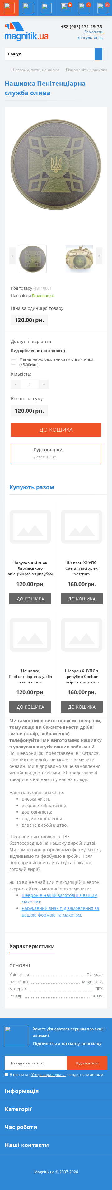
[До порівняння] (49, 519)
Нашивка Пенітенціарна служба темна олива (30, 676)
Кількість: (21, 374)
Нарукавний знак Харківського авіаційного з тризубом (30, 568)
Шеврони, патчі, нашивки (35, 69)
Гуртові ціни (48, 450)
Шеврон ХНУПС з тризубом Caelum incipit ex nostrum (81, 676)
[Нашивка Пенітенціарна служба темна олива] (30, 638)
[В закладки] (49, 510)
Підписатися (87, 1063)
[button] (46, 8)
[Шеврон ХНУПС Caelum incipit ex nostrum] (81, 530)
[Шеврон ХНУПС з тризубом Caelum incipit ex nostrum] (81, 638)
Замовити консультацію (90, 34)
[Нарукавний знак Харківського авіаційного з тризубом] (30, 530)
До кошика (56, 429)
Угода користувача (48, 1074)
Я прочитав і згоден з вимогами (56, 1074)
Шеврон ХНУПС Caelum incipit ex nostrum (81, 568)
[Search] (98, 54)
